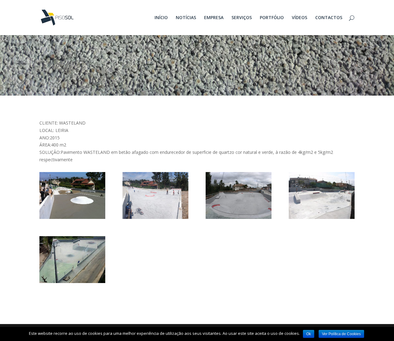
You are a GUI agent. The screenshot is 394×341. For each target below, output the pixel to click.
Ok (308, 334)
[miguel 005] (322, 217)
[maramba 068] (238, 217)
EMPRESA (213, 17)
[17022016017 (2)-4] (72, 281)
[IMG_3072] (155, 217)
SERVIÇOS (241, 17)
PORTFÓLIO (272, 17)
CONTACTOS (328, 17)
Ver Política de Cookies (341, 334)
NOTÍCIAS (186, 17)
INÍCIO (161, 17)
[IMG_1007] (72, 217)
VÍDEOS (299, 17)
